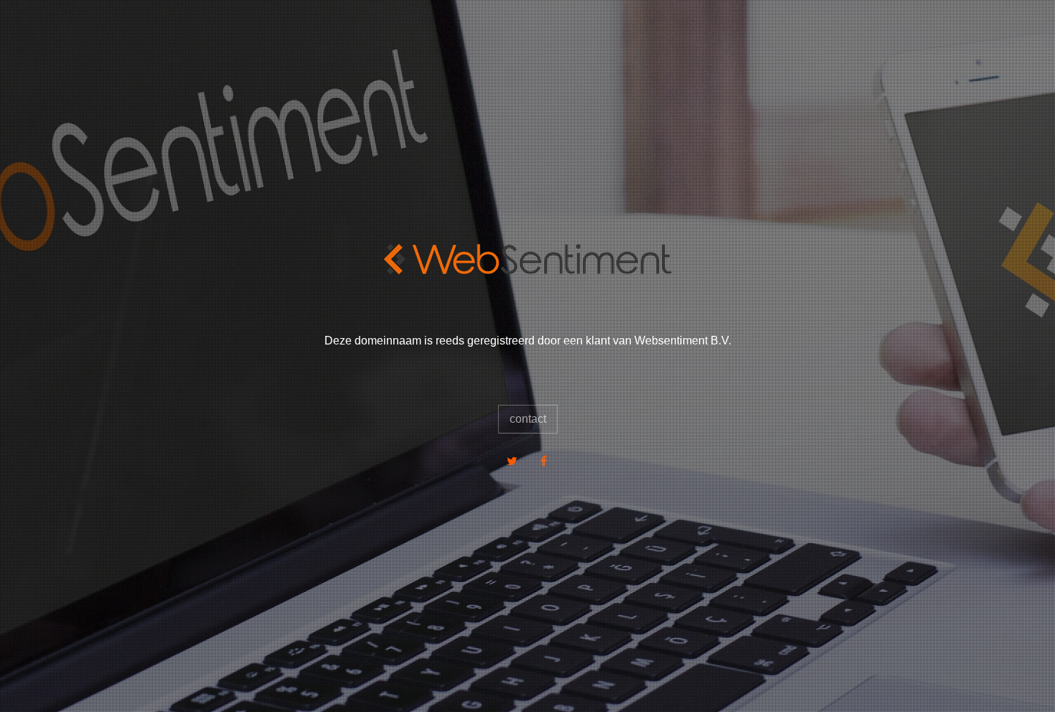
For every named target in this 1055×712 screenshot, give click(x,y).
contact (528, 419)
